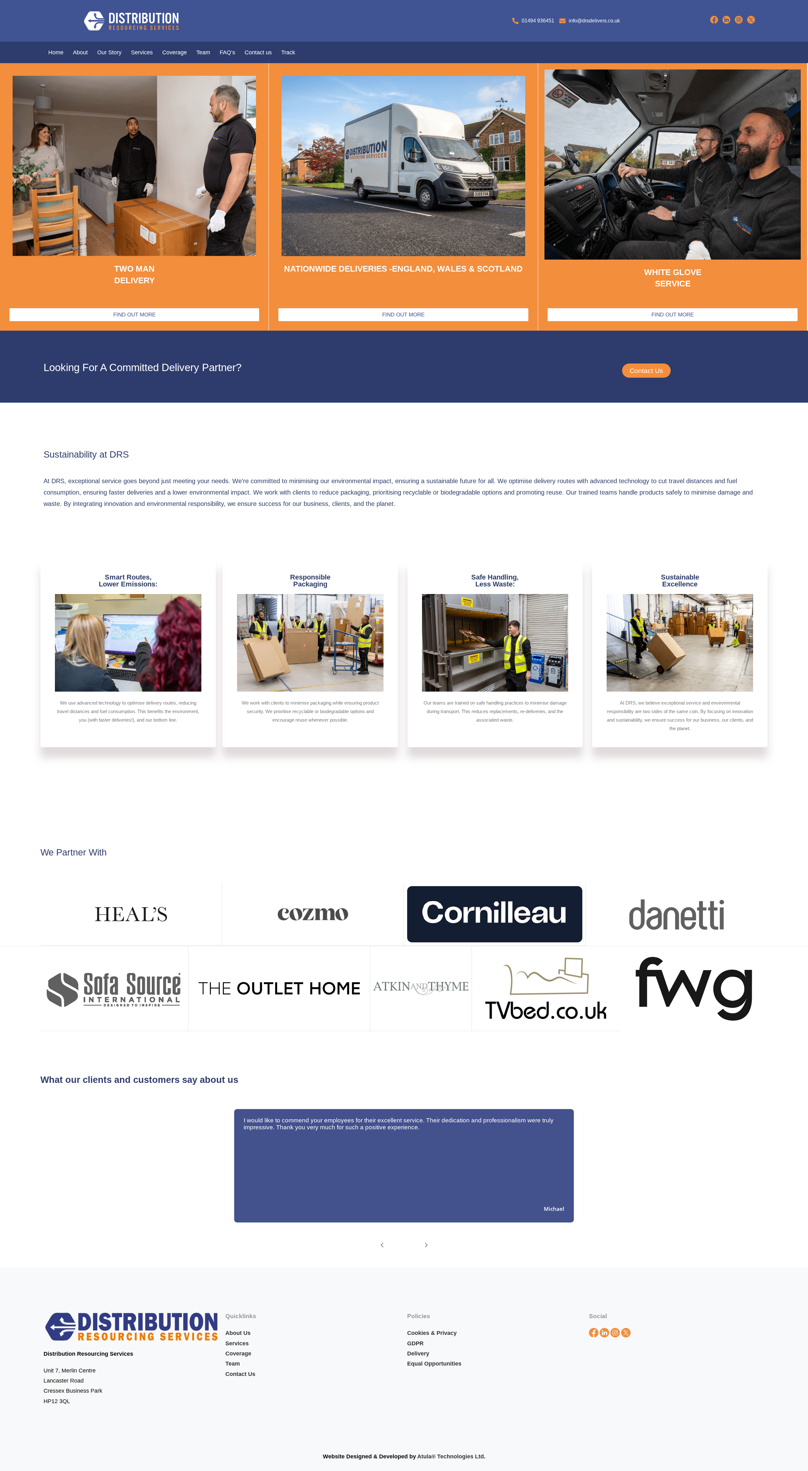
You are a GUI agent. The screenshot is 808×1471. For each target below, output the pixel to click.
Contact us (258, 52)
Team (203, 52)
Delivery (419, 1353)
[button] (382, 1245)
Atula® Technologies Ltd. (451, 1456)
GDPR (415, 1343)
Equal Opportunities (434, 1363)
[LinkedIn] (728, 22)
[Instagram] (741, 22)
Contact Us (240, 1374)
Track (288, 52)
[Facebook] (711, 22)
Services (142, 52)
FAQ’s (227, 52)
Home (55, 52)
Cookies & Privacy (432, 1333)
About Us (238, 1333)
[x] (752, 22)
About (80, 52)
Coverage (174, 52)
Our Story (109, 52)
